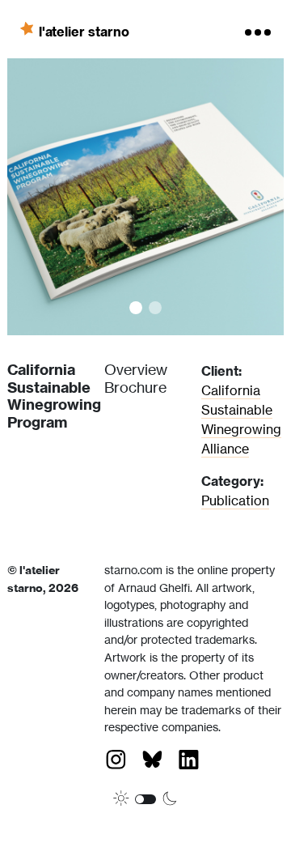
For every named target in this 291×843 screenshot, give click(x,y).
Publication (235, 500)
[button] (76, 196)
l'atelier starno (84, 31)
